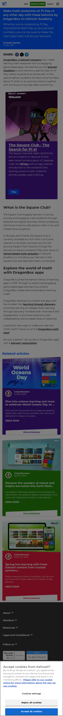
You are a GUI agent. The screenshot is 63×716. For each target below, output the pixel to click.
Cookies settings (31, 693)
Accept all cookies (31, 711)
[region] (31, 688)
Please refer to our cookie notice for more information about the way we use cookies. (29, 682)
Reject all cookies (31, 702)
